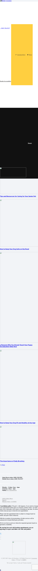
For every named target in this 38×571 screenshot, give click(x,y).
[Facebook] (0, 532)
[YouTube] (0, 535)
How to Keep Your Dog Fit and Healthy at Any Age (17, 423)
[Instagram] (0, 537)
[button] (0, 570)
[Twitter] (0, 534)
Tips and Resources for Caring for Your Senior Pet (18, 196)
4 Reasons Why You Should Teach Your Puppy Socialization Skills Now (16, 345)
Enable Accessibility (5, 81)
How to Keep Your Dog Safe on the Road (14, 249)
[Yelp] (0, 538)
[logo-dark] (13, 177)
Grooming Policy (21, 54)
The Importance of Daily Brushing (12, 461)
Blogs (30, 54)
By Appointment (12, 490)
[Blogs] (0, 540)
